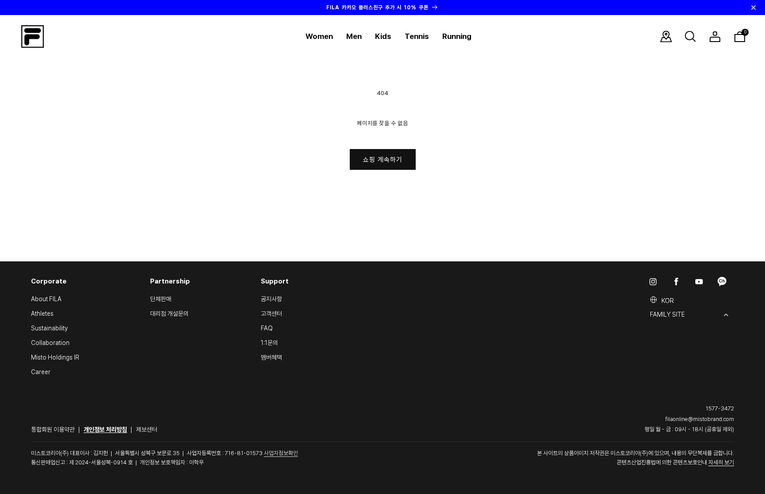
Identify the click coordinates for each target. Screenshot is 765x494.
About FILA (46, 299)
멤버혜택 (271, 357)
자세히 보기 (721, 462)
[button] (319, 36)
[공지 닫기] (753, 7)
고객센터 (271, 313)
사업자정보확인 (281, 453)
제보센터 (146, 429)
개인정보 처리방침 (106, 429)
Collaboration (50, 342)
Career (40, 371)
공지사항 (271, 299)
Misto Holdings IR (55, 357)
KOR (667, 301)
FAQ (267, 328)
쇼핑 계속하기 (382, 160)
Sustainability (49, 328)
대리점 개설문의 (169, 313)
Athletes (42, 313)
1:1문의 (269, 342)
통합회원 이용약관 (53, 429)
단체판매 (160, 299)
